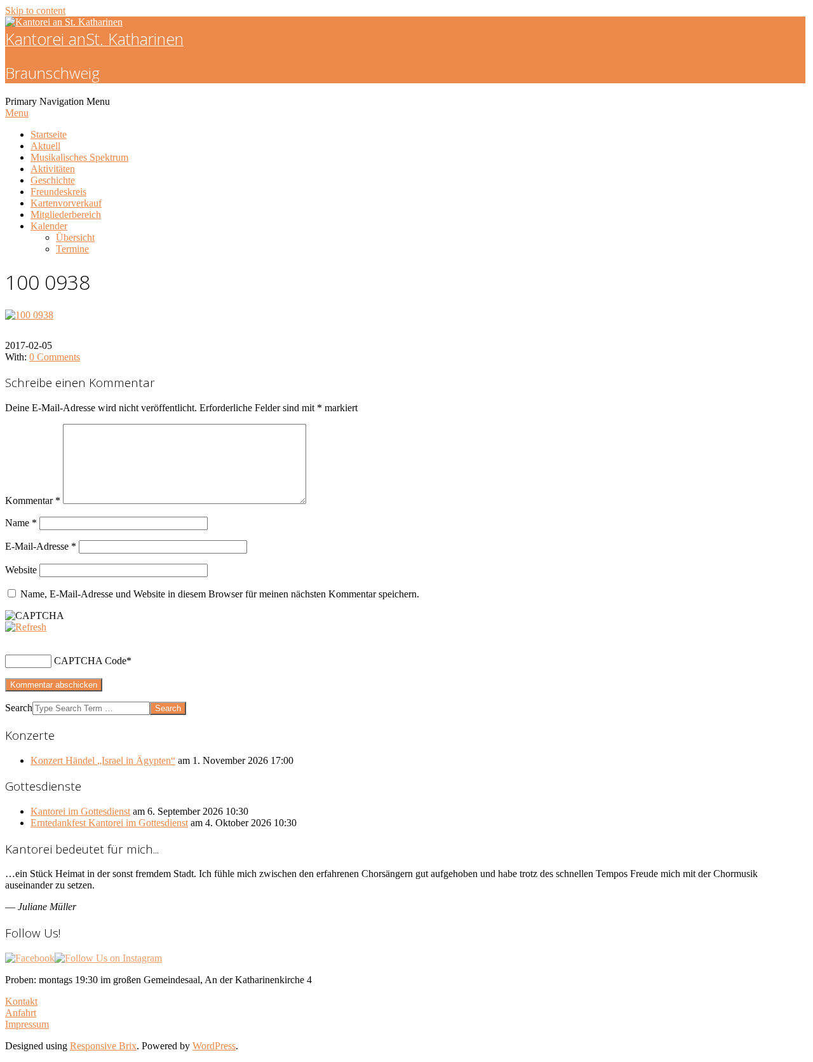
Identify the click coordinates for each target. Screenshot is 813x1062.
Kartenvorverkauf (66, 203)
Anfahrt (20, 1012)
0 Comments (54, 356)
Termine (72, 248)
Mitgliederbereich (65, 214)
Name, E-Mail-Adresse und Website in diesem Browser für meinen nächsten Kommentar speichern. (219, 594)
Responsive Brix (103, 1045)
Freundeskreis (58, 191)
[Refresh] (25, 627)
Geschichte (52, 180)
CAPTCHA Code (90, 660)
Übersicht (75, 237)
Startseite (48, 134)
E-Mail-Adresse (40, 546)
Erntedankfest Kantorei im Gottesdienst (109, 822)
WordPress (214, 1045)
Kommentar (32, 500)
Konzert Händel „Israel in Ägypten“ (102, 760)
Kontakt (21, 1001)
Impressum (27, 1024)
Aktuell (45, 145)
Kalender (48, 226)
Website (21, 569)
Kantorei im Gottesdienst (80, 811)
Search (18, 707)
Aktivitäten (52, 168)
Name (21, 522)
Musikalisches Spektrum (79, 157)
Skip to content (35, 10)
